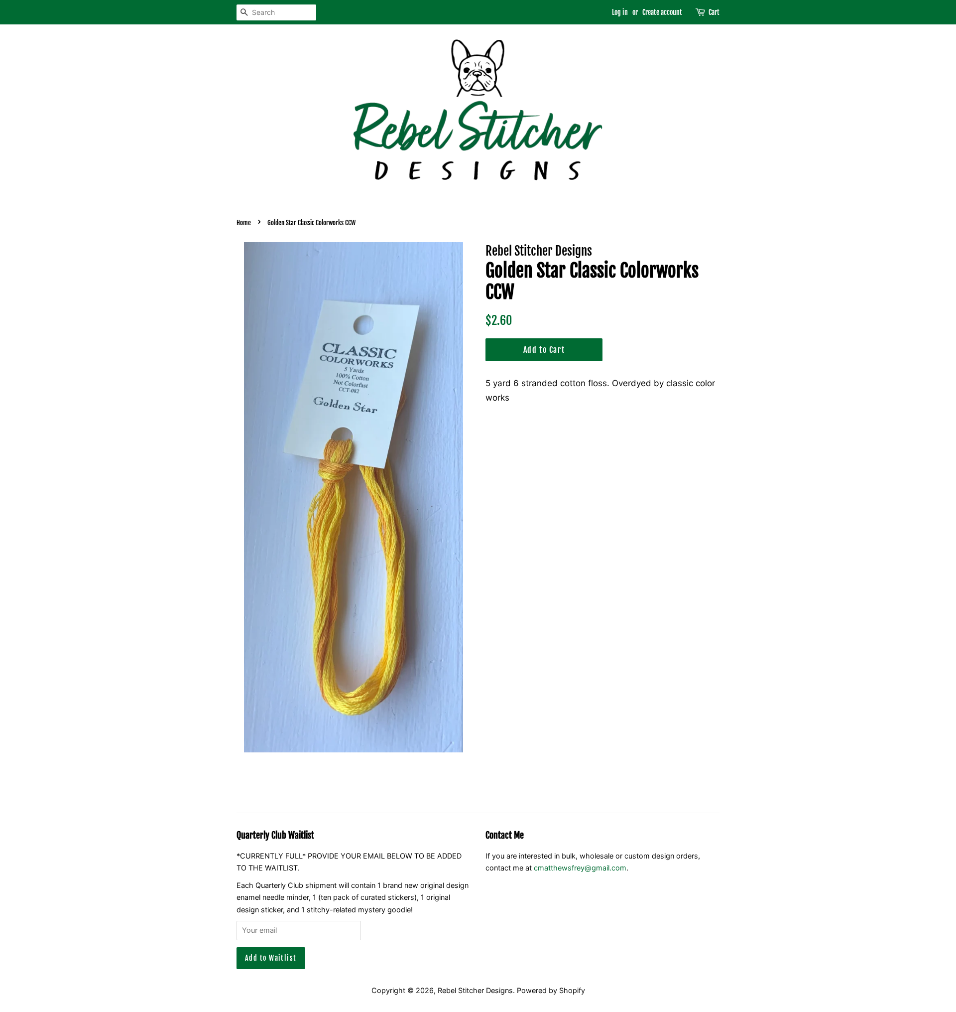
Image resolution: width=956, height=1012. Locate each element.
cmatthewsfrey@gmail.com (580, 868)
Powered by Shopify (551, 990)
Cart (714, 12)
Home (244, 223)
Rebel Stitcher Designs (475, 990)
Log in (620, 12)
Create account (662, 12)
